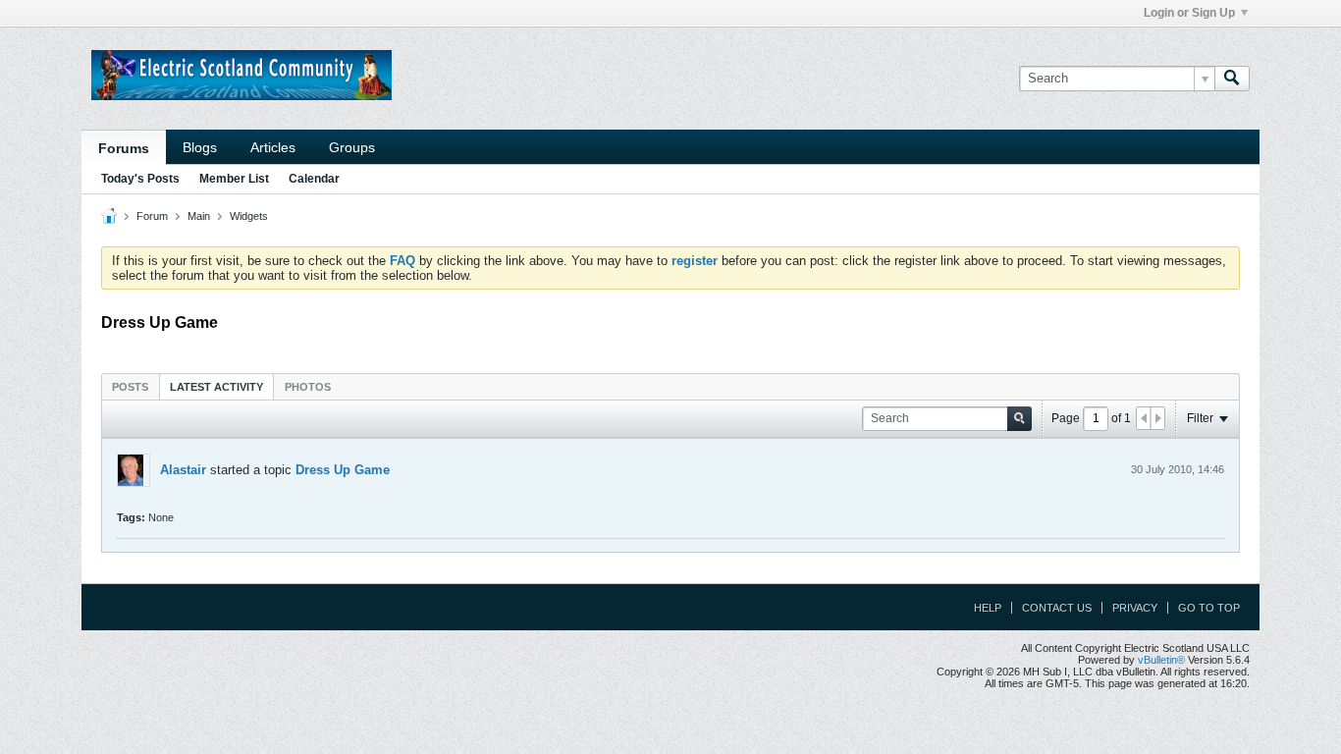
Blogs (200, 147)
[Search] (1232, 78)
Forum (152, 216)
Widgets (249, 216)
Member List (234, 179)
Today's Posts (140, 179)
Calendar (314, 179)
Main (199, 216)
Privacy (1134, 608)
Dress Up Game (342, 469)
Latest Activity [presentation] (216, 387)
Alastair (183, 469)
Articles (272, 147)
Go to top (1209, 608)
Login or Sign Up (1189, 13)
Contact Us (1057, 608)
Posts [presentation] (130, 387)
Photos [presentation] (308, 387)
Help (987, 608)
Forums (123, 148)
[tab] (130, 386)
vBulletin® (1161, 660)
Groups (352, 147)
